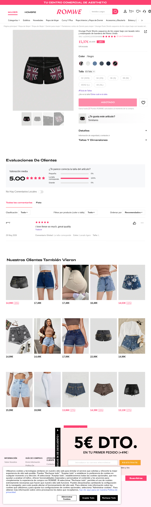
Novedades (38, 20)
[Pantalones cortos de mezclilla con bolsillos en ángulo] (75, 282)
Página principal (10, 26)
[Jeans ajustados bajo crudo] (47, 389)
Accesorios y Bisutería (115, 20)
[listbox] (125, 11)
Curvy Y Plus (67, 20)
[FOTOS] (43, 70)
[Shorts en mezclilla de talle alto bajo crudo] (19, 389)
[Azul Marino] (108, 63)
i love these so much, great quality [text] (53, 226)
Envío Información (33, 462)
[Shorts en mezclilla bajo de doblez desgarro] (19, 336)
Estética (26, 20)
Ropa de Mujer (52, 20)
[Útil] (134, 223)
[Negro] (81, 63)
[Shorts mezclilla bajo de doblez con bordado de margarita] (131, 336)
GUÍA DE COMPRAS (34, 458)
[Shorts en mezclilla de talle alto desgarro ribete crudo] (47, 336)
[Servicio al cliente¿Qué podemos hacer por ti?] (144, 11)
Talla (85, 71)
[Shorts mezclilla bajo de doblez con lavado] (47, 282)
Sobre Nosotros (10, 462)
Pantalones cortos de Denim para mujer (77, 26)
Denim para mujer (53, 26)
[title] (75, 260)
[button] (143, 102)
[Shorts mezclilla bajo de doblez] (103, 282)
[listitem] (19, 290)
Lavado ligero (82, 235)
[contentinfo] (9, 303)
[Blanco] (88, 63)
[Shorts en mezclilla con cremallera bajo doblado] (75, 336)
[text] (72, 222)
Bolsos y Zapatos (135, 20)
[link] (75, 3)
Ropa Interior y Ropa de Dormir (89, 20)
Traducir (38, 230)
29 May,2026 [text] (11, 235)
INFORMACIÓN (10, 458)
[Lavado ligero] (101, 63)
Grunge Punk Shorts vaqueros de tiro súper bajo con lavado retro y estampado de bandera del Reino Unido (109, 32)
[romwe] (69, 11)
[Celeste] (94, 63)
